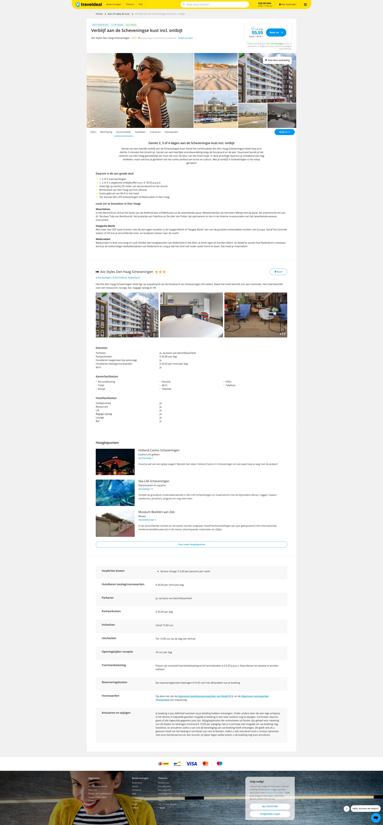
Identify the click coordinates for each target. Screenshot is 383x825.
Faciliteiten (140, 132)
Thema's (130, 4)
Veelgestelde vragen (97, 797)
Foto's (93, 132)
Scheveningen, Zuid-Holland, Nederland (118, 277)
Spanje (135, 786)
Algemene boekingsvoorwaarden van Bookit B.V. (206, 696)
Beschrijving (106, 132)
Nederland (137, 782)
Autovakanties (164, 790)
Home (99, 13)
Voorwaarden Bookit (97, 786)
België (135, 804)
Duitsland (136, 790)
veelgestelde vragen (274, 792)
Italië (134, 793)
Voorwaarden (171, 132)
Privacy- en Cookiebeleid (99, 793)
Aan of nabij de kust (119, 13)
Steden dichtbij (165, 797)
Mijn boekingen (288, 4)
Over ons (92, 790)
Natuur (161, 800)
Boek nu (283, 132)
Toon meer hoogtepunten (191, 544)
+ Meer (135, 807)
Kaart (279, 271)
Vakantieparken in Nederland (172, 793)
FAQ (141, 4)
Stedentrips (163, 782)
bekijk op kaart (185, 38)
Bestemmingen (113, 4)
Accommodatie (123, 132)
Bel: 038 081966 (270, 806)
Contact (92, 800)
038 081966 (264, 3)
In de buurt (155, 132)
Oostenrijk (137, 800)
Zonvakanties (164, 786)
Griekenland (137, 797)
